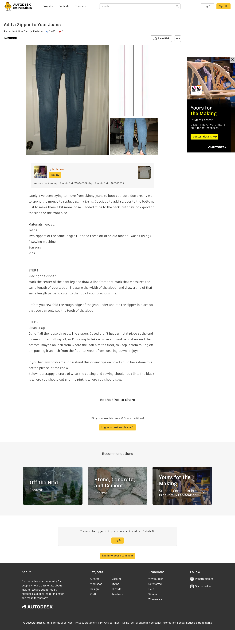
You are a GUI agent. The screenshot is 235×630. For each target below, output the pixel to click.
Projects (48, 6)
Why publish (156, 579)
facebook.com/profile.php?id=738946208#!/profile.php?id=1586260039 (81, 183)
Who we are (155, 599)
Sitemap (153, 594)
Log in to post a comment (117, 555)
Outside (116, 589)
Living (115, 584)
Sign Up (223, 6)
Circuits (94, 579)
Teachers (80, 6)
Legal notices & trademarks (195, 623)
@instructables (204, 579)
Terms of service (63, 623)
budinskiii (14, 31)
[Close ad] (232, 60)
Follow (55, 175)
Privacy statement (86, 623)
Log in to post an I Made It (117, 427)
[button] (178, 38)
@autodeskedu (204, 586)
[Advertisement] (211, 104)
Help (151, 589)
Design (94, 589)
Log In (207, 6)
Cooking (117, 579)
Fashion (38, 31)
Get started (155, 584)
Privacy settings (110, 623)
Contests (64, 6)
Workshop (96, 584)
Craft (26, 31)
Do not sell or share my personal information (149, 623)
